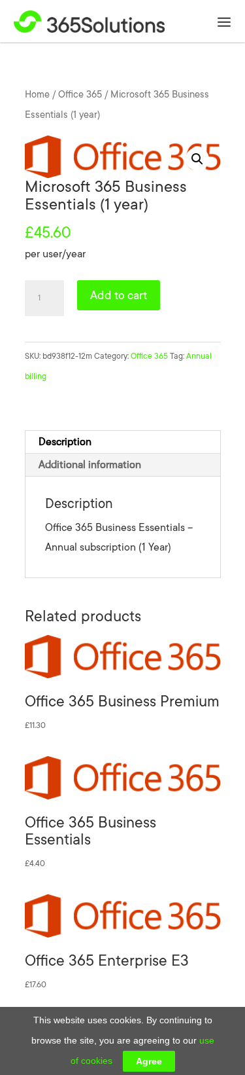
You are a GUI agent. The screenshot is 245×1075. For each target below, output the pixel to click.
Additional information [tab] (90, 465)
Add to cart (118, 295)
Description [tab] (65, 442)
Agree (149, 1061)
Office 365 (80, 94)
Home (37, 94)
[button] (197, 159)
